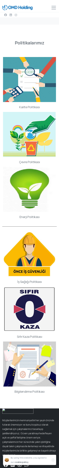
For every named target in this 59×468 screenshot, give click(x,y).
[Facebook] (5, 15)
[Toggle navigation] (54, 7)
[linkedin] (10, 15)
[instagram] (15, 15)
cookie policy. (22, 462)
